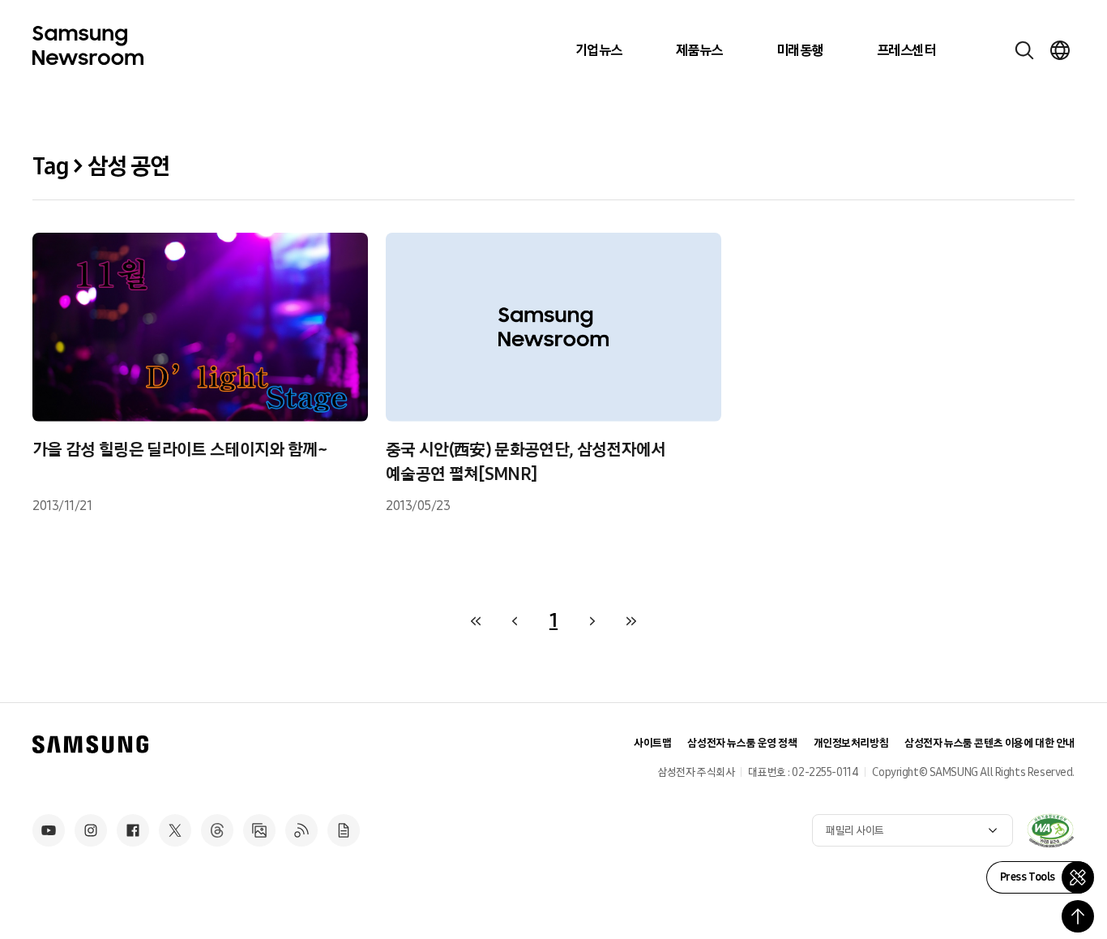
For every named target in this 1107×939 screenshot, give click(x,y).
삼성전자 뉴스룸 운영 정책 (742, 743)
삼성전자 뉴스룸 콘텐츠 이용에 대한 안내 (989, 743)
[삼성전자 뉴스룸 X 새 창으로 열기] (175, 830)
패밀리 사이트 (855, 831)
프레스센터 (906, 50)
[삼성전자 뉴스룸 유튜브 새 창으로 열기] (48, 830)
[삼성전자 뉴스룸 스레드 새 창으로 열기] (217, 830)
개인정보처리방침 (851, 743)
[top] (1078, 916)
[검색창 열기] (1024, 50)
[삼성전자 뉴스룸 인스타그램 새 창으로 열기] (91, 830)
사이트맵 (652, 743)
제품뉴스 (699, 50)
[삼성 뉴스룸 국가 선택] (1060, 50)
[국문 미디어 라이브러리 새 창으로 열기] (259, 830)
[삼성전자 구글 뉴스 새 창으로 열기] (343, 830)
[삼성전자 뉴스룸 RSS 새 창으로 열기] (301, 830)
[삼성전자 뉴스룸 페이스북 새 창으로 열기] (133, 830)
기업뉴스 (598, 50)
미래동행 (799, 50)
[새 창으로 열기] (1050, 830)
